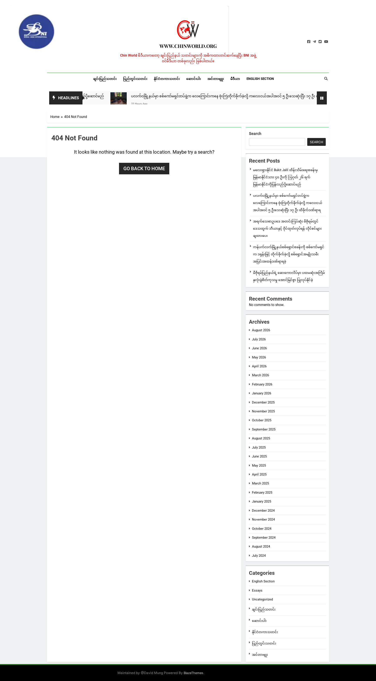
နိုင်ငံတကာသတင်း (167, 79)
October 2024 (261, 529)
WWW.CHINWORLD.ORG (188, 46)
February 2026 (262, 384)
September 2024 (263, 538)
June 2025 (259, 456)
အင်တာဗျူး (215, 79)
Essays (257, 590)
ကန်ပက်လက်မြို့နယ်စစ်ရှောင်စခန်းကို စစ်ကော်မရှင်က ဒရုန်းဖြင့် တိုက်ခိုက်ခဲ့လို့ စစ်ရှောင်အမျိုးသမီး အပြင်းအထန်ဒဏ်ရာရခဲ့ (288, 254)
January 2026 (261, 393)
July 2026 (259, 339)
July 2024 (259, 556)
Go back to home (144, 168)
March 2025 (260, 483)
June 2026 (259, 348)
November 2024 (263, 519)
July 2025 (259, 447)
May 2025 (259, 465)
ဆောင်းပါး (193, 79)
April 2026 (259, 366)
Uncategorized (262, 599)
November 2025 (263, 411)
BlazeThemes (193, 673)
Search (255, 133)
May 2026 (259, 357)
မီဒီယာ (235, 79)
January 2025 (261, 501)
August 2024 (261, 546)
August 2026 (261, 330)
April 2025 (259, 474)
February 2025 (262, 492)
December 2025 (263, 402)
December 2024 (263, 511)
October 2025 (261, 420)
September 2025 (263, 429)
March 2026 (260, 375)
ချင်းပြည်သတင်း (105, 79)
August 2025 (261, 438)
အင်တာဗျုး (260, 655)
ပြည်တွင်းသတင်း (135, 79)
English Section (260, 79)
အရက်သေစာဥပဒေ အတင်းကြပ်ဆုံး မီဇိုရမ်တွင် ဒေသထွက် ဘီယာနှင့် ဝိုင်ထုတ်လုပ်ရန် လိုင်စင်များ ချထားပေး (287, 228)
